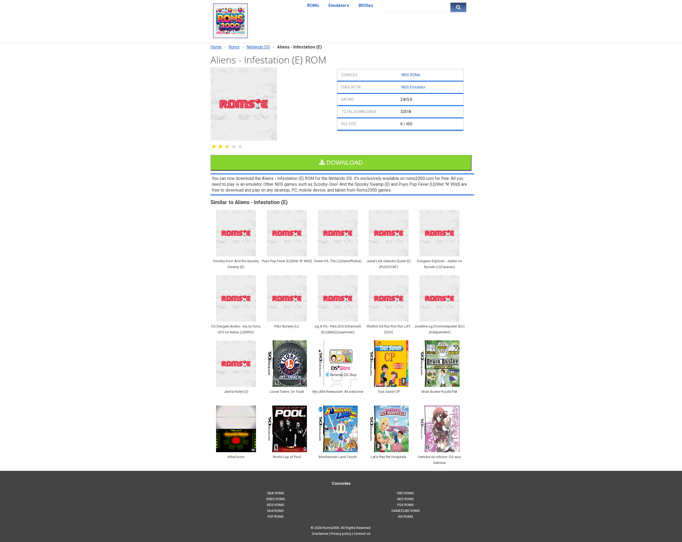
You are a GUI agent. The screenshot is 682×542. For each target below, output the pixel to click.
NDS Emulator (413, 87)
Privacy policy (341, 534)
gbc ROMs (405, 493)
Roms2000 (331, 528)
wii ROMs (405, 517)
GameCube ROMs (405, 511)
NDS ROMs (410, 75)
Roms (234, 47)
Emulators (338, 5)
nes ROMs (405, 499)
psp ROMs (275, 517)
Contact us (362, 534)
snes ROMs (275, 499)
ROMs (313, 5)
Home (216, 47)
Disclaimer (320, 534)
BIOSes (366, 5)
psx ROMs (405, 505)
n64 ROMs (275, 511)
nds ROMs (275, 505)
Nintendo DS (258, 47)
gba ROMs (275, 493)
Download (344, 162)
